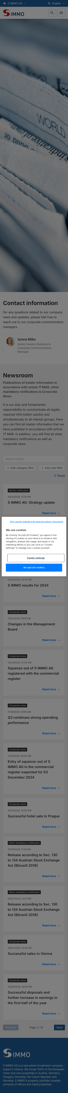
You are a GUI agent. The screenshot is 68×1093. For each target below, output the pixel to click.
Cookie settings (36, 558)
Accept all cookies (34, 567)
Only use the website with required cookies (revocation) (36, 521)
